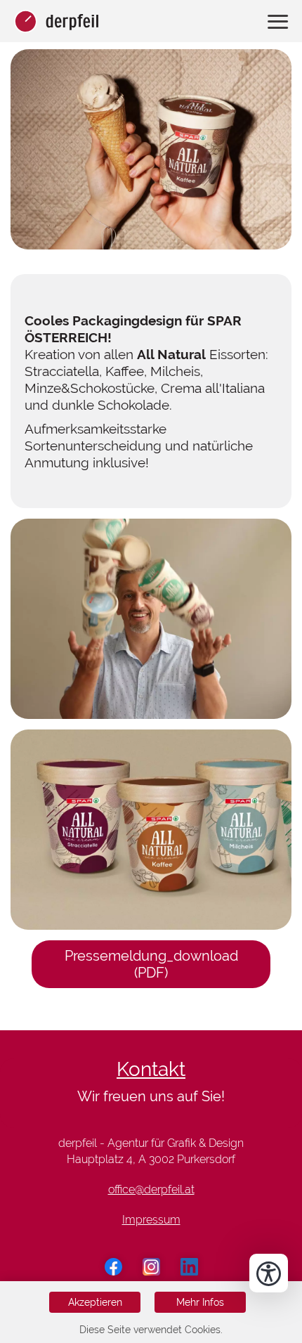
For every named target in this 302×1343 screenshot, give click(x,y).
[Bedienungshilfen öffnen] (268, 1273)
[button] (151, 154)
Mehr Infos (200, 1302)
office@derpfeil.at (151, 1189)
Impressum (151, 1219)
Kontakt (151, 1069)
